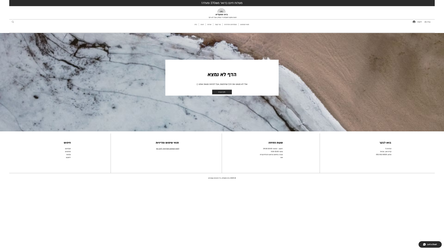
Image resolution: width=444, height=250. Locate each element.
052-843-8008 (381, 154)
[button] (429, 22)
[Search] (12, 21)
